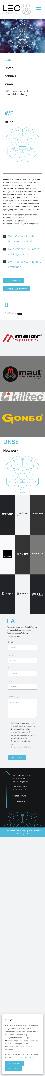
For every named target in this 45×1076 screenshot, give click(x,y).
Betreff (11, 681)
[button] (22, 239)
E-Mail (11, 642)
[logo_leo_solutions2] (17, 5)
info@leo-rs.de (19, 789)
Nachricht (13, 697)
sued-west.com (13, 203)
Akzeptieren (14, 1063)
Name (11, 655)
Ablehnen (13, 1068)
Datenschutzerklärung (21, 747)
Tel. (10, 668)
